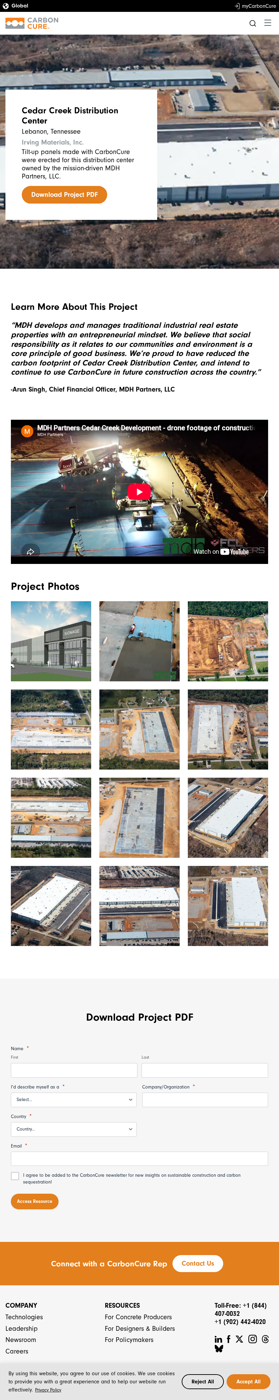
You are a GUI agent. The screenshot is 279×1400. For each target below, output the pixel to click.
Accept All (248, 1382)
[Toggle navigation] (268, 23)
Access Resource (34, 1201)
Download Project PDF (64, 194)
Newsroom (20, 1340)
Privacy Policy (48, 1390)
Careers (16, 1351)
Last (145, 1057)
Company (21, 1305)
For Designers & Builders (140, 1328)
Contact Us (198, 1263)
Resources (122, 1305)
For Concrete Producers (138, 1317)
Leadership (21, 1328)
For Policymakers (129, 1340)
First (14, 1057)
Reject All (203, 1382)
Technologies (24, 1317)
